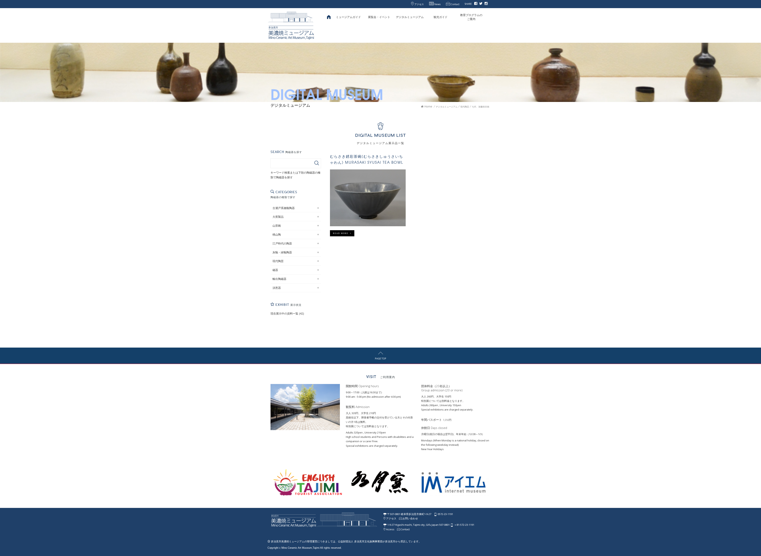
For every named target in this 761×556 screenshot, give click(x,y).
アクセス (419, 4)
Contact (454, 4)
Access (389, 529)
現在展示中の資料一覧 (284, 313)
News (437, 4)
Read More (341, 233)
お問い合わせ (410, 518)
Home (428, 106)
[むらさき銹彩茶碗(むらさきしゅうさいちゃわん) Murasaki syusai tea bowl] (368, 197)
